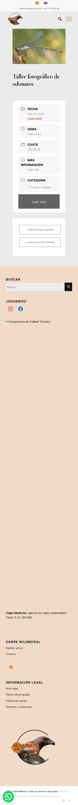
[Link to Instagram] (63, 800)
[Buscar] (58, 19)
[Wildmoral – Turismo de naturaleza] (32, 19)
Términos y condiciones (19, 707)
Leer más (33, 169)
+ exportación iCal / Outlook (40, 242)
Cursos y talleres (40, 187)
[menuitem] (58, 19)
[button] (8, 796)
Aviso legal (12, 688)
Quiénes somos (14, 648)
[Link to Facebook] (69, 800)
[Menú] (67, 19)
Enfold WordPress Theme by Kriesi (44, 795)
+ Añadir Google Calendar (40, 229)
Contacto (11, 654)
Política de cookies (16, 700)
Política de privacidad (18, 694)
